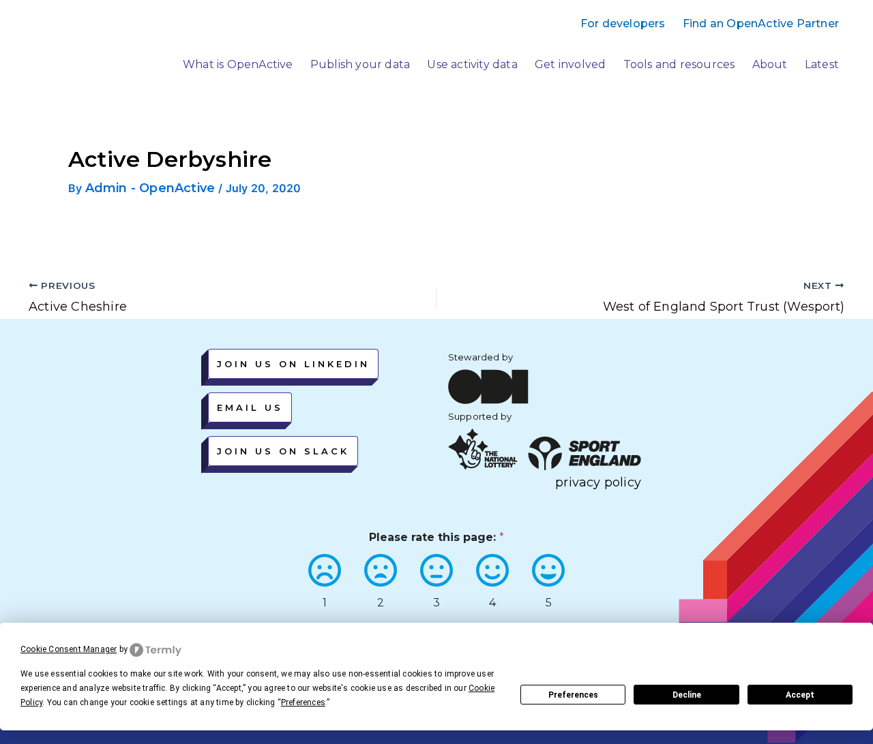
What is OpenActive (238, 64)
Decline (686, 695)
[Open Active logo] (76, 52)
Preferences (573, 695)
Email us (250, 407)
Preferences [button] (303, 702)
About (770, 64)
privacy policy (598, 482)
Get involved (570, 64)
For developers (623, 23)
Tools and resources (679, 64)
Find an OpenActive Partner (761, 23)
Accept (800, 695)
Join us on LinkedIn (293, 363)
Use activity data (472, 64)
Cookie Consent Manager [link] (68, 649)
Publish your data (360, 64)
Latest (822, 64)
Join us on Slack (283, 451)
